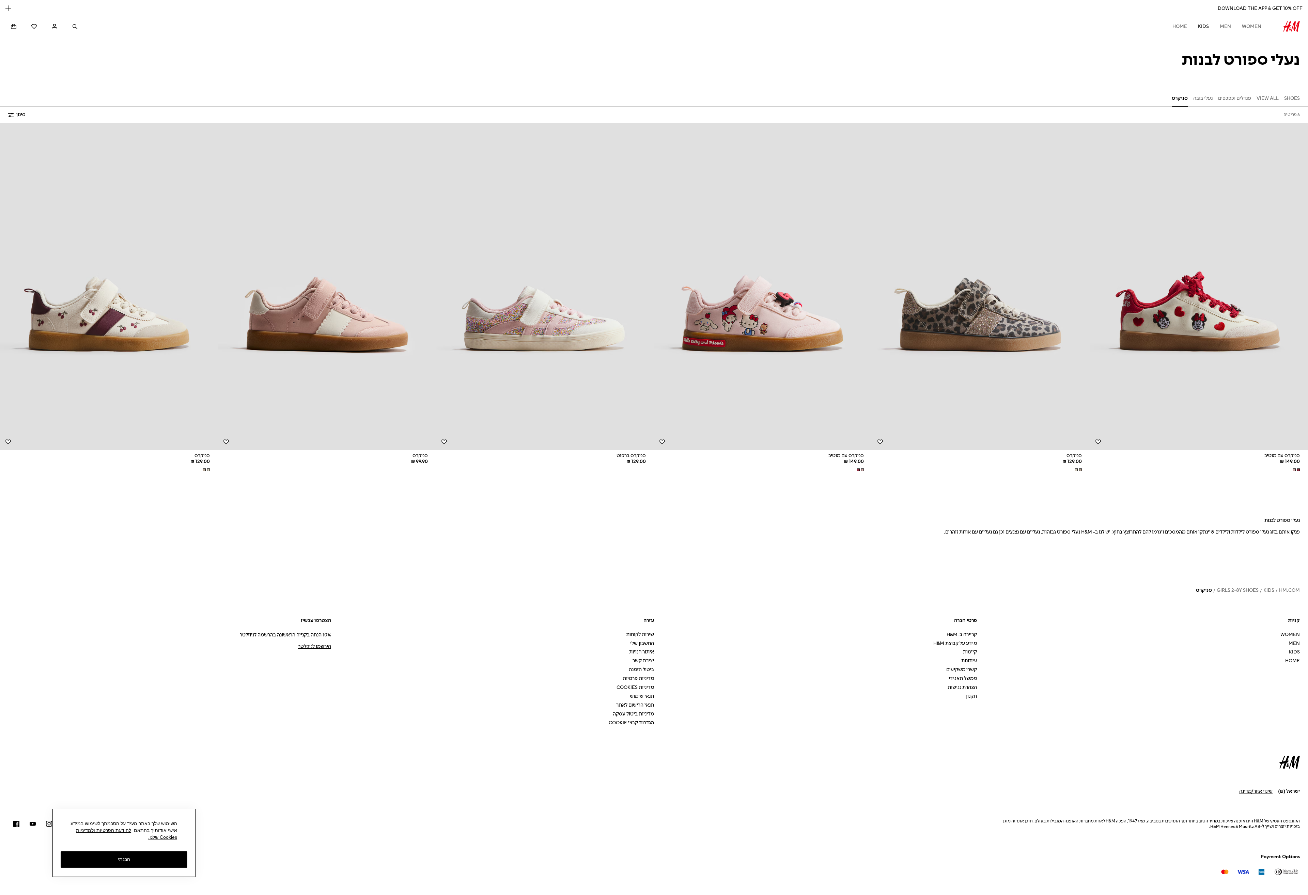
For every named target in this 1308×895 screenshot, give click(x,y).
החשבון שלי (642, 643)
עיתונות (969, 660)
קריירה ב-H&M (962, 634)
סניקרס (1204, 590)
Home (1179, 26)
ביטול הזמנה (641, 669)
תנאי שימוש (642, 696)
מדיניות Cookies (635, 687)
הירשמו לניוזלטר (314, 646)
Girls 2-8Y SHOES (1238, 590)
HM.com (1289, 590)
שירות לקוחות (640, 634)
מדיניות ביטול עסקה (633, 713)
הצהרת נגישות (962, 687)
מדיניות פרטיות (638, 678)
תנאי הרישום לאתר (635, 705)
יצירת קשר (643, 660)
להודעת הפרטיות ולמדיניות (103, 830)
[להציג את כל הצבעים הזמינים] (1296, 470)
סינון (21, 114)
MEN (1225, 26)
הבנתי (124, 859)
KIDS (1203, 26)
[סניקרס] (981, 286)
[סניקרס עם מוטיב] (1199, 286)
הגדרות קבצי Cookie (631, 723)
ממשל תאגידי (963, 678)
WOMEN (1251, 26)
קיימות (970, 651)
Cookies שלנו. (162, 837)
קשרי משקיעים (961, 669)
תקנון (971, 696)
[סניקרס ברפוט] (545, 286)
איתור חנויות (641, 651)
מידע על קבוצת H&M (955, 643)
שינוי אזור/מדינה (1256, 791)
